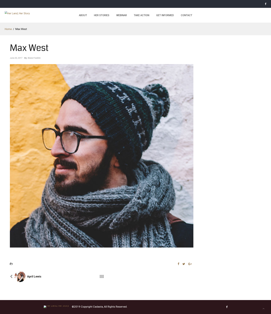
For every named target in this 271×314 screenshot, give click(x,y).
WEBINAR (121, 15)
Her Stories (101, 15)
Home (8, 29)
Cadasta (98, 306)
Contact (186, 15)
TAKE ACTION (141, 15)
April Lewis (34, 276)
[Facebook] (265, 4)
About (83, 15)
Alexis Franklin (34, 58)
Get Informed (165, 15)
